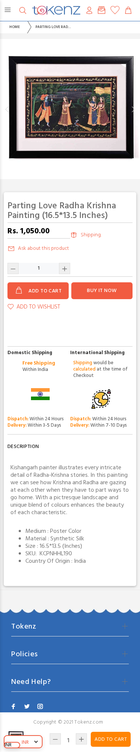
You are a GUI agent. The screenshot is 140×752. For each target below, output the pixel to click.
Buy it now (101, 290)
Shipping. (91, 235)
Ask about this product (43, 248)
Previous (7, 109)
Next (133, 109)
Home (14, 27)
